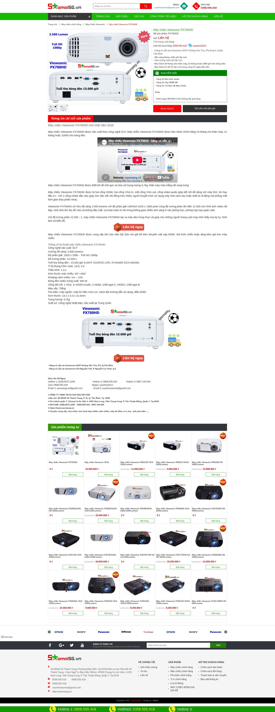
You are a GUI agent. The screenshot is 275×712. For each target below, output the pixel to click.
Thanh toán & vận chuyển (214, 675)
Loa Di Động (176, 683)
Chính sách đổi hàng (211, 671)
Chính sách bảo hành (211, 667)
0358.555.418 (209, 7)
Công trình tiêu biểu (163, 16)
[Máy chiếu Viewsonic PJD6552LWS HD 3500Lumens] (66, 491)
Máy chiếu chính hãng (181, 667)
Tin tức (143, 671)
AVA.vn (155, 701)
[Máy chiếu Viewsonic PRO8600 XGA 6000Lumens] (173, 491)
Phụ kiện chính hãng (180, 675)
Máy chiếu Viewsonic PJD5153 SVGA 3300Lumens (173, 602)
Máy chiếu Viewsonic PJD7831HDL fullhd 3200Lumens (100, 556)
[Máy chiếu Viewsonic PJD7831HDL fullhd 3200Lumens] (102, 538)
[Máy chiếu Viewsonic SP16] (102, 445)
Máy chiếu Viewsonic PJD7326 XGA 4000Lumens (65, 556)
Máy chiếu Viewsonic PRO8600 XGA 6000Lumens (172, 510)
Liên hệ (144, 675)
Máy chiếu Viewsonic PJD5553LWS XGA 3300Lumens (101, 510)
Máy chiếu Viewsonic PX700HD (63, 462)
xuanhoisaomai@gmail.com (166, 7)
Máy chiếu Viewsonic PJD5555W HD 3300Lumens (208, 556)
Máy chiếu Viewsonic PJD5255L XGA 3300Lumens (65, 602)
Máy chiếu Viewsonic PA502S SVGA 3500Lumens (172, 463)
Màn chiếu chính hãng (181, 671)
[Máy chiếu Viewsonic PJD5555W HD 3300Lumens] (209, 538)
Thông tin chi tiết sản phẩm (70, 118)
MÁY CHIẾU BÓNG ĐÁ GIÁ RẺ (182, 689)
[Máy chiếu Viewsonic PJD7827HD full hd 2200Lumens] (138, 538)
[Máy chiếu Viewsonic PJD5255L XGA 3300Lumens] (66, 584)
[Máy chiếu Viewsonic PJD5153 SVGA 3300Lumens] (173, 584)
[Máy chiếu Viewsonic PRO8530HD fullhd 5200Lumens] (138, 491)
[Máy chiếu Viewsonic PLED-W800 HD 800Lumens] (209, 584)
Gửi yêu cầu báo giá (205, 108)
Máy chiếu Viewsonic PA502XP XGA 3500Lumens (136, 463)
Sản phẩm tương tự (65, 427)
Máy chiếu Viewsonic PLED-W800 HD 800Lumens (209, 602)
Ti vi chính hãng (178, 679)
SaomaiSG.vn (136, 701)
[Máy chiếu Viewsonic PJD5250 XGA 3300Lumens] (102, 584)
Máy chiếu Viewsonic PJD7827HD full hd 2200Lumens (137, 556)
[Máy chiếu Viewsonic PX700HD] (66, 445)
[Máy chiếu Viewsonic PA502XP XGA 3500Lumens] (138, 445)
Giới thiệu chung (148, 667)
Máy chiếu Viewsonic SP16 (97, 462)
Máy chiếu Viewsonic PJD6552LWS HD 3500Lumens (65, 510)
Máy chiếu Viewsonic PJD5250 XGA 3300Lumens (101, 602)
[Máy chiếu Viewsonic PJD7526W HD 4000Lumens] (209, 491)
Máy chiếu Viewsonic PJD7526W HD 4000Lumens (208, 510)
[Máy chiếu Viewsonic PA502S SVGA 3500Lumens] (173, 445)
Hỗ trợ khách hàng (195, 16)
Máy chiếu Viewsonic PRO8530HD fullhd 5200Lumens (136, 510)
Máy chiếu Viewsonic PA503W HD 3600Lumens (207, 463)
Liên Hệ (218, 16)
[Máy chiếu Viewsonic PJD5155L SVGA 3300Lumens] (138, 584)
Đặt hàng (73, 474)
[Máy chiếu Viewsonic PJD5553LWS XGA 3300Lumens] (102, 491)
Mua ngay (167, 108)
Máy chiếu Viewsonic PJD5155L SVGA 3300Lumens (134, 602)
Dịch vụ (139, 16)
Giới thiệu (122, 16)
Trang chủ (103, 16)
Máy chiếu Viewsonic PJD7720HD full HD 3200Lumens (173, 556)
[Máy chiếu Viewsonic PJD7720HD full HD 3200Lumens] (173, 538)
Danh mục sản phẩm (63, 16)
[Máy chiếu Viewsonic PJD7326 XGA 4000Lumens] (66, 538)
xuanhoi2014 (199, 46)
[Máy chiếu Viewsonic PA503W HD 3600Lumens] (209, 445)
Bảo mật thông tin (209, 679)
